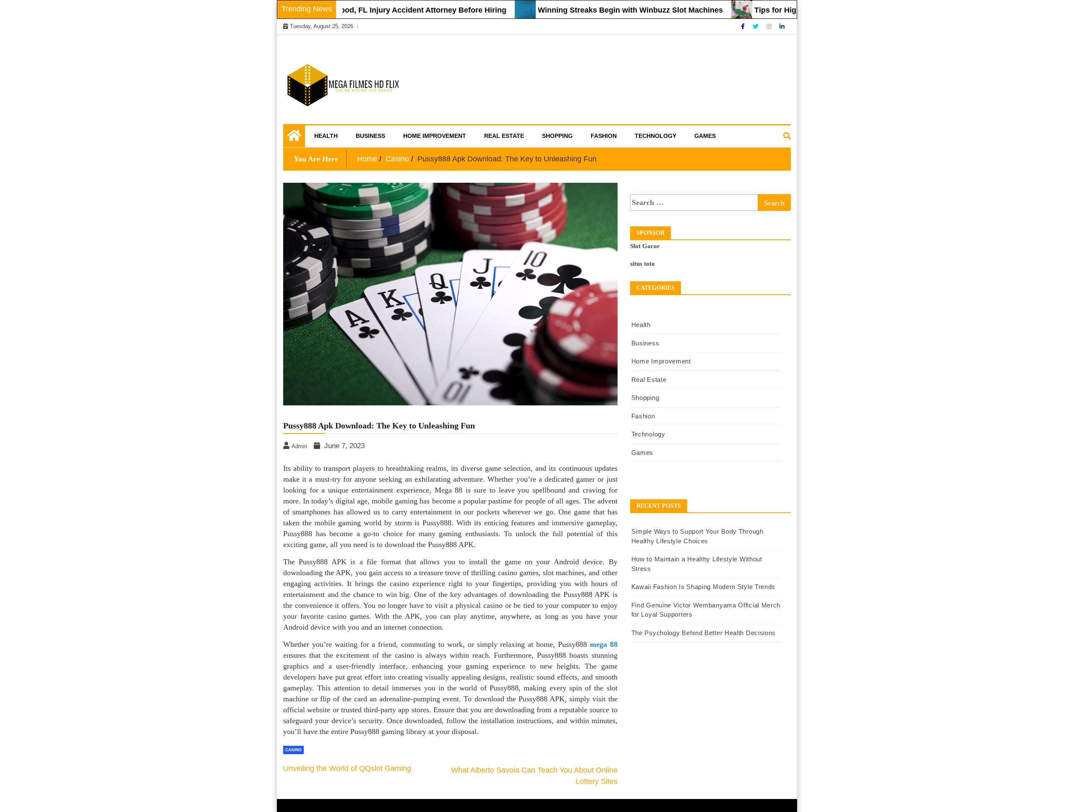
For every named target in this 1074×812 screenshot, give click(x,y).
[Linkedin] (782, 26)
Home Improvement (434, 135)
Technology (655, 135)
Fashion (604, 135)
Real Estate (504, 135)
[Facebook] (743, 26)
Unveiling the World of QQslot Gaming (347, 768)
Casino (293, 749)
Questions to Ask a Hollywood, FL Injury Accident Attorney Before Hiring (352, 10)
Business (370, 135)
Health (326, 135)
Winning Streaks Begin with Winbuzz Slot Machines (606, 10)
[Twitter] (756, 26)
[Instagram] (769, 26)
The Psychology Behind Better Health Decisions (703, 632)
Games (705, 135)
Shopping (557, 135)
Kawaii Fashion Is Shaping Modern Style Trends (703, 586)
